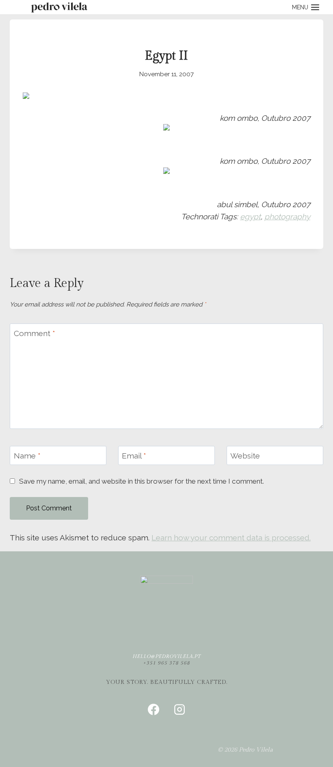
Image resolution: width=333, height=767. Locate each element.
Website (245, 455)
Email (134, 455)
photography (287, 216)
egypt (250, 216)
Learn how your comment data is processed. (231, 537)
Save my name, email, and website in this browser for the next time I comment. (141, 481)
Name (27, 455)
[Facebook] (153, 709)
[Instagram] (179, 709)
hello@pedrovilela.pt (166, 656)
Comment (34, 333)
